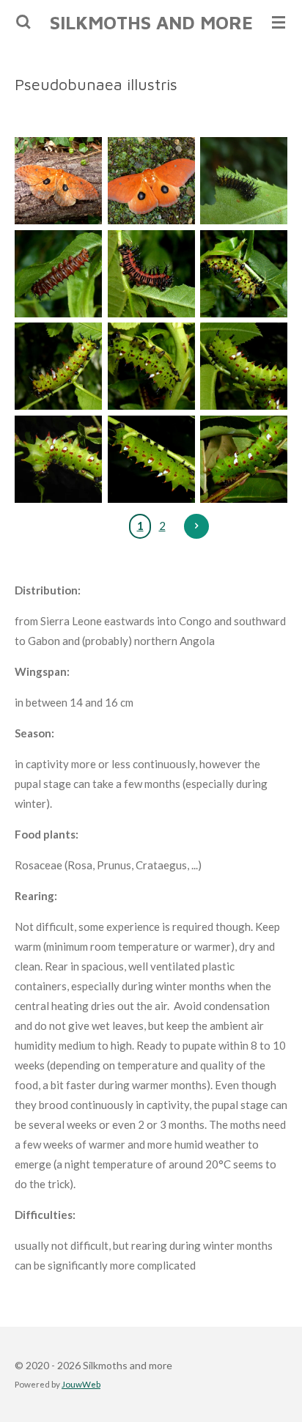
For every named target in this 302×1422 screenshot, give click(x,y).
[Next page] (196, 526)
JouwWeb (81, 1384)
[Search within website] (23, 22)
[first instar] (243, 181)
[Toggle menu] (278, 22)
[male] (151, 181)
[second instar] (151, 273)
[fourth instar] (151, 366)
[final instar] (243, 459)
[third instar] (243, 273)
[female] (58, 181)
